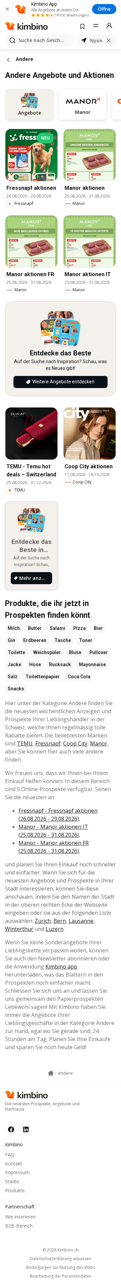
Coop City (75, 743)
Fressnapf (48, 743)
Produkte (15, 1190)
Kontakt (13, 1163)
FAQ (9, 1154)
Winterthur (19, 929)
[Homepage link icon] (50, 1073)
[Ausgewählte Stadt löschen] (108, 40)
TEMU (25, 743)
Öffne (104, 9)
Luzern (55, 929)
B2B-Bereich (19, 1226)
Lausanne (81, 921)
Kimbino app (61, 966)
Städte (12, 1181)
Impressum (17, 1172)
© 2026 (61, 1250)
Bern (59, 921)
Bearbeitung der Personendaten (60, 1276)
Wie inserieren (20, 1216)
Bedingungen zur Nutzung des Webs (60, 1267)
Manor (98, 743)
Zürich (43, 921)
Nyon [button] (96, 40)
